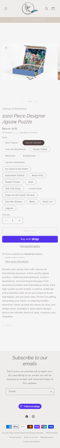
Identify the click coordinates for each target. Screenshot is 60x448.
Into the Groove (13, 201)
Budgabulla (31, 156)
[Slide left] (23, 101)
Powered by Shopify (34, 433)
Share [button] (9, 325)
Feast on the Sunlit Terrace (20, 195)
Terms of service (31, 437)
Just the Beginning (17, 150)
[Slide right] (36, 101)
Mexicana (11, 156)
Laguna (9, 208)
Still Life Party (13, 188)
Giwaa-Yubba (40, 149)
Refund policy (52, 433)
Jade (30, 182)
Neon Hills (37, 175)
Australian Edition (14, 175)
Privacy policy (15, 437)
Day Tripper (13, 143)
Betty (32, 201)
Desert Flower (12, 182)
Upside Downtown (16, 163)
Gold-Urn (48, 201)
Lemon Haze (37, 189)
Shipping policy (46, 437)
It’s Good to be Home (16, 169)
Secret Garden (33, 143)
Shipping (16, 132)
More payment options (30, 246)
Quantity (6, 215)
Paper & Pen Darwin (17, 433)
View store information (16, 261)
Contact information (31, 442)
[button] (6, 8)
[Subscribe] (51, 391)
